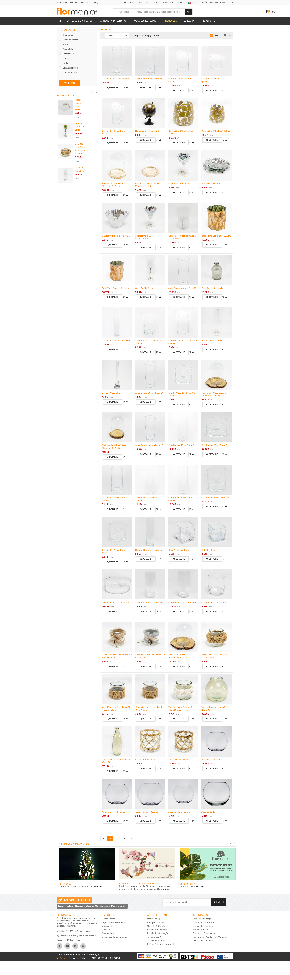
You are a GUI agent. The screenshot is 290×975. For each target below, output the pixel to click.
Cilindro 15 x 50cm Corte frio (149, 550)
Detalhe (113, 87)
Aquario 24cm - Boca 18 (113, 812)
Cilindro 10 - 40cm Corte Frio (182, 445)
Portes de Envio (200, 929)
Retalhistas (208, 21)
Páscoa (66, 44)
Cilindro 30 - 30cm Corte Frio (215, 445)
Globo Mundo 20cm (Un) (147, 131)
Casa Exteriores (70, 68)
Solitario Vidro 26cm (111, 393)
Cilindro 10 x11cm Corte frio (214, 602)
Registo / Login (154, 918)
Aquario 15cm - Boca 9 (179, 812)
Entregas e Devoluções (204, 933)
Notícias (106, 929)
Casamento (68, 35)
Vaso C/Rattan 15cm (145, 759)
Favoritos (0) (155, 937)
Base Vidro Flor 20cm (211, 183)
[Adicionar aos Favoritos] (123, 88)
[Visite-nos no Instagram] (67, 946)
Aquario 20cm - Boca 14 (213, 759)
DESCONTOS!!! (187, 884)
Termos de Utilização (203, 918)
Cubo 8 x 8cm (208, 550)
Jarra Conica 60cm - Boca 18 (182, 288)
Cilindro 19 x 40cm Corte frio (115, 78)
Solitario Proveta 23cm (212, 340)
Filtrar (70, 83)
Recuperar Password (157, 922)
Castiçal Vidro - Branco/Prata (116, 236)
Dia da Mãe (68, 49)
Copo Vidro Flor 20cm (178, 183)
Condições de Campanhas (114, 937)
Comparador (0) (157, 940)
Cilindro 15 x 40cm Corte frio (149, 78)
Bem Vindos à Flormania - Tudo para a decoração (78, 2)
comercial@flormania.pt (137, 2)
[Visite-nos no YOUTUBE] (83, 946)
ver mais (97, 886)
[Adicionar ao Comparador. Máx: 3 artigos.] (126, 88)
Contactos (107, 926)
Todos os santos (70, 39)
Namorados (68, 54)
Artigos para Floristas (113, 21)
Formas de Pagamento (204, 926)
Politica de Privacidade (203, 922)
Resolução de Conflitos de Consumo (210, 937)
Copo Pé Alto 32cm (144, 288)
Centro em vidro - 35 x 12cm (115, 602)
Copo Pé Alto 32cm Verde (79, 126)
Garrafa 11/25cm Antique (213, 288)
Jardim (66, 63)
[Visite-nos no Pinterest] (75, 946)
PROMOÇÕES (170, 21)
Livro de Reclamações (203, 940)
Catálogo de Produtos (79, 21)
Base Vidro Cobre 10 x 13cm (115, 288)
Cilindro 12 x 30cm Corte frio (149, 602)
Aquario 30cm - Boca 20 (146, 812)
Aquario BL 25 (208, 812)
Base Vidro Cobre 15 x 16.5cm (216, 236)
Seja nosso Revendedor (113, 922)
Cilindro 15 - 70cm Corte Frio (116, 340)
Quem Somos (108, 918)
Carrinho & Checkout (157, 926)
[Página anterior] (103, 838)
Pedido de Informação (157, 933)
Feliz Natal (65, 884)
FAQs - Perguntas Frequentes (161, 944)
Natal (65, 58)
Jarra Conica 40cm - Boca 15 (149, 445)
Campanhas (108, 933)
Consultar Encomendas (158, 929)
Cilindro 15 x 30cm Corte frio (182, 602)
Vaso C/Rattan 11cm (178, 759)
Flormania (188, 21)
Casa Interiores (70, 72)
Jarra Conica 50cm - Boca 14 (149, 393)
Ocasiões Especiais (145, 21)
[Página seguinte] (131, 838)
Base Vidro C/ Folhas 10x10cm (216, 131)
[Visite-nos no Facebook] (59, 946)
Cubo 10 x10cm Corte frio (180, 550)
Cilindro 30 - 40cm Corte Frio (215, 497)
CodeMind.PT (65, 958)
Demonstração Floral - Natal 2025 (139, 883)
